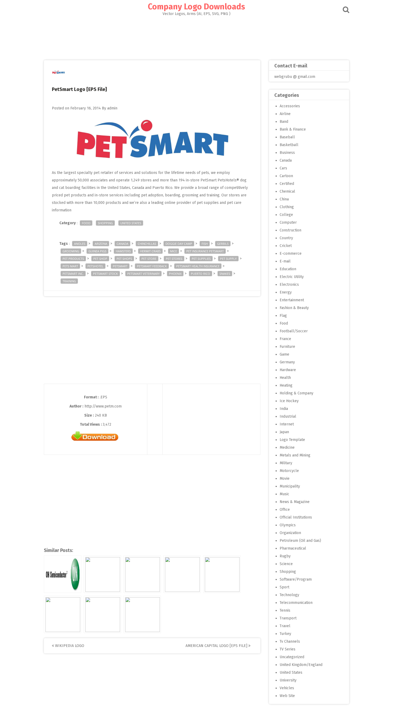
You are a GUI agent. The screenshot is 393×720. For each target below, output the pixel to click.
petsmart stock (105, 274)
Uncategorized (292, 657)
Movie (285, 478)
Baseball (287, 137)
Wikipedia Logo (69, 645)
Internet (287, 424)
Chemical (287, 191)
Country (286, 238)
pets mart (70, 266)
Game (284, 354)
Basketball (289, 145)
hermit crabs (150, 251)
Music (284, 494)
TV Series (287, 649)
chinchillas (147, 244)
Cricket (286, 245)
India (284, 408)
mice (173, 251)
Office (285, 509)
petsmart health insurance (197, 266)
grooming (71, 251)
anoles (79, 244)
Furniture (287, 346)
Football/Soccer (294, 331)
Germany (287, 362)
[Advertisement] (196, 36)
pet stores (174, 259)
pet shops (124, 259)
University (288, 680)
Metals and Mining (295, 455)
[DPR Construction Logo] (182, 574)
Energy (286, 292)
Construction (290, 230)
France (285, 339)
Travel (285, 626)
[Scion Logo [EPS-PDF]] (142, 614)
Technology (289, 595)
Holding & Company (296, 393)
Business (287, 152)
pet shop (100, 259)
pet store (148, 259)
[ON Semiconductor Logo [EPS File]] (62, 574)
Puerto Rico (200, 274)
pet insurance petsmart (205, 251)
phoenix (175, 274)
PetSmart (120, 266)
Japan (284, 432)
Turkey (285, 633)
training (69, 281)
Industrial (288, 416)
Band (284, 121)
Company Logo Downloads (196, 7)
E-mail (285, 261)
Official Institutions (296, 517)
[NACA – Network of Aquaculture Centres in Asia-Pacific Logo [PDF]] (102, 614)
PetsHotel (95, 266)
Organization (290, 533)
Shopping (105, 223)
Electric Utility (292, 277)
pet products (73, 259)
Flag (283, 315)
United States (130, 223)
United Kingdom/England (301, 664)
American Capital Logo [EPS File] (217, 645)
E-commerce (291, 253)
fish (205, 244)
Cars (283, 168)
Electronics (289, 284)
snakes (224, 274)
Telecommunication (296, 602)
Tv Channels (290, 641)
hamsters (123, 251)
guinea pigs (97, 251)
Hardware (288, 370)
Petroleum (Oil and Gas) (300, 540)
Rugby (285, 556)
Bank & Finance (293, 129)
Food (86, 223)
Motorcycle (289, 470)
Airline (285, 114)
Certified (287, 183)
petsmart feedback (152, 266)
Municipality (290, 486)
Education (288, 269)
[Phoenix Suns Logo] (222, 574)
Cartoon (286, 176)
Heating (286, 385)
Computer (288, 222)
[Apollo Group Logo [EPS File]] (102, 574)
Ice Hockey (289, 401)
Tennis (285, 610)
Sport (284, 587)
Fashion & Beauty (294, 308)
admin (112, 108)
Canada (122, 244)
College (286, 214)
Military (286, 463)
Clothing (287, 207)
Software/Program (296, 579)
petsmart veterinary (143, 274)
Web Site (287, 696)
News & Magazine (295, 502)
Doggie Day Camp (178, 244)
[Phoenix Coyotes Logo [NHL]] (142, 574)
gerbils (223, 244)
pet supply (228, 259)
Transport (288, 618)
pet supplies (201, 259)
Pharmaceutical (293, 548)
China (284, 199)
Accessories (290, 106)
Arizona (101, 244)
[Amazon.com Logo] (62, 614)
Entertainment (292, 300)
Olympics (288, 525)
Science (286, 564)
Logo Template (292, 439)
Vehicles (287, 688)
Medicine (287, 447)
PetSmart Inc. (73, 274)
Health (285, 377)
